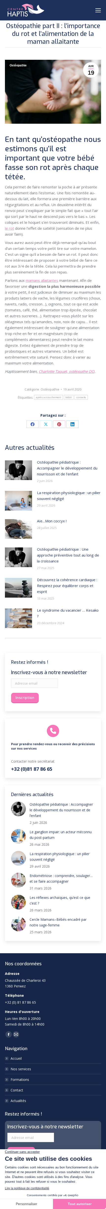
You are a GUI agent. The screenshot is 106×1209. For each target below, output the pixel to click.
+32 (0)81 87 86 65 (31, 769)
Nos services (21, 1069)
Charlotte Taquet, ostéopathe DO (66, 371)
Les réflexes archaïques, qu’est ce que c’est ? (60, 900)
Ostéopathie (18, 65)
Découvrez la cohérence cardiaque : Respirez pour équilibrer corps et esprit (67, 585)
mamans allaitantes (42, 280)
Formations (20, 1079)
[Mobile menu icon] (98, 10)
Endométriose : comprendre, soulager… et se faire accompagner (61, 878)
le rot (9, 228)
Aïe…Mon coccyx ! (52, 520)
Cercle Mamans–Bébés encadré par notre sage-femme (58, 922)
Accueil (16, 1058)
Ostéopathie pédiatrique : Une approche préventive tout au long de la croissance (68, 555)
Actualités (18, 1100)
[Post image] (18, 470)
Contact (17, 1090)
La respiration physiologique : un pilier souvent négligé (69, 495)
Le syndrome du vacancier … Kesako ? (68, 613)
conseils (81, 397)
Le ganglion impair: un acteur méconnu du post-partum (61, 835)
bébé (69, 397)
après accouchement (48, 397)
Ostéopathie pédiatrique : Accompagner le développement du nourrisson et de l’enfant (67, 468)
